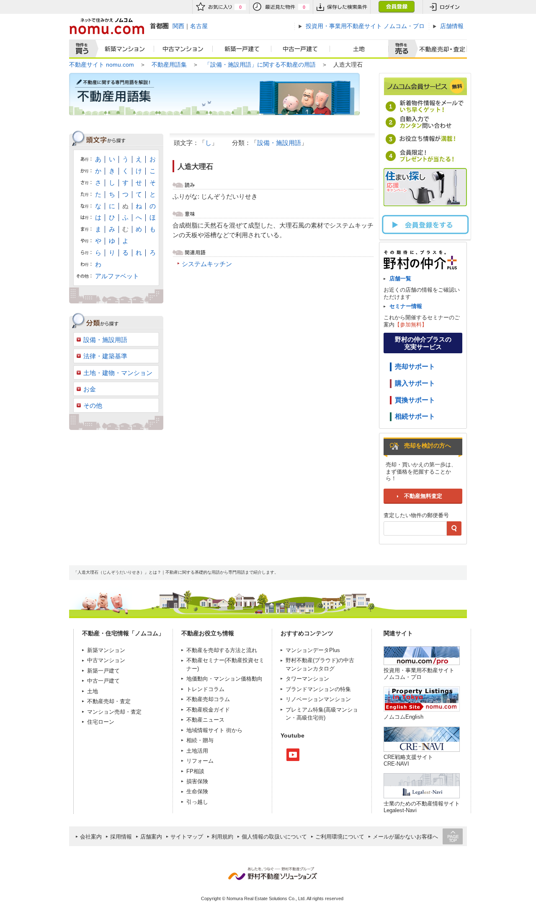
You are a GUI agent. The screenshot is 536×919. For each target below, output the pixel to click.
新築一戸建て (242, 49)
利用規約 (222, 837)
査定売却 (439, 49)
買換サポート (415, 400)
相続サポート (415, 416)
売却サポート (415, 366)
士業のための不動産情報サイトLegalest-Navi (422, 806)
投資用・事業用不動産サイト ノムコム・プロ (419, 673)
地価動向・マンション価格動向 (224, 679)
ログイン (445, 7)
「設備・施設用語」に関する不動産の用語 (260, 64)
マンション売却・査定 (114, 712)
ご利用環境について (339, 837)
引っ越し (197, 802)
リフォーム (200, 761)
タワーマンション (307, 679)
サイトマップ (186, 837)
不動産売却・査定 (109, 701)
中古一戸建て (300, 49)
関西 (178, 26)
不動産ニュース (205, 720)
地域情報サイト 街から (214, 730)
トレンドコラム (205, 689)
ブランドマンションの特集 (318, 689)
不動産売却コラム (208, 699)
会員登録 (396, 7)
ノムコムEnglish (403, 717)
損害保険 (197, 781)
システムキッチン (207, 263)
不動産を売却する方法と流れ (221, 650)
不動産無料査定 (423, 496)
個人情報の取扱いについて (274, 837)
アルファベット (117, 276)
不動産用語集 (169, 64)
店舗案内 (151, 837)
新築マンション (123, 49)
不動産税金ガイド (208, 710)
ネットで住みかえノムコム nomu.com (106, 26)
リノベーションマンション (318, 699)
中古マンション (183, 49)
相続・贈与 (200, 740)
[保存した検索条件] (341, 7)
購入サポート (415, 383)
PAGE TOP (453, 836)
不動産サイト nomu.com (101, 64)
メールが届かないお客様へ (405, 837)
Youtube (292, 754)
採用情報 (121, 837)
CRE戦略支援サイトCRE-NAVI (408, 760)
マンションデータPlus (313, 650)
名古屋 (199, 26)
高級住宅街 (310, 717)
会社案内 (91, 837)
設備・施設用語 (279, 142)
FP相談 (195, 771)
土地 (359, 49)
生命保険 (197, 791)
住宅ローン (100, 722)
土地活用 (197, 751)
